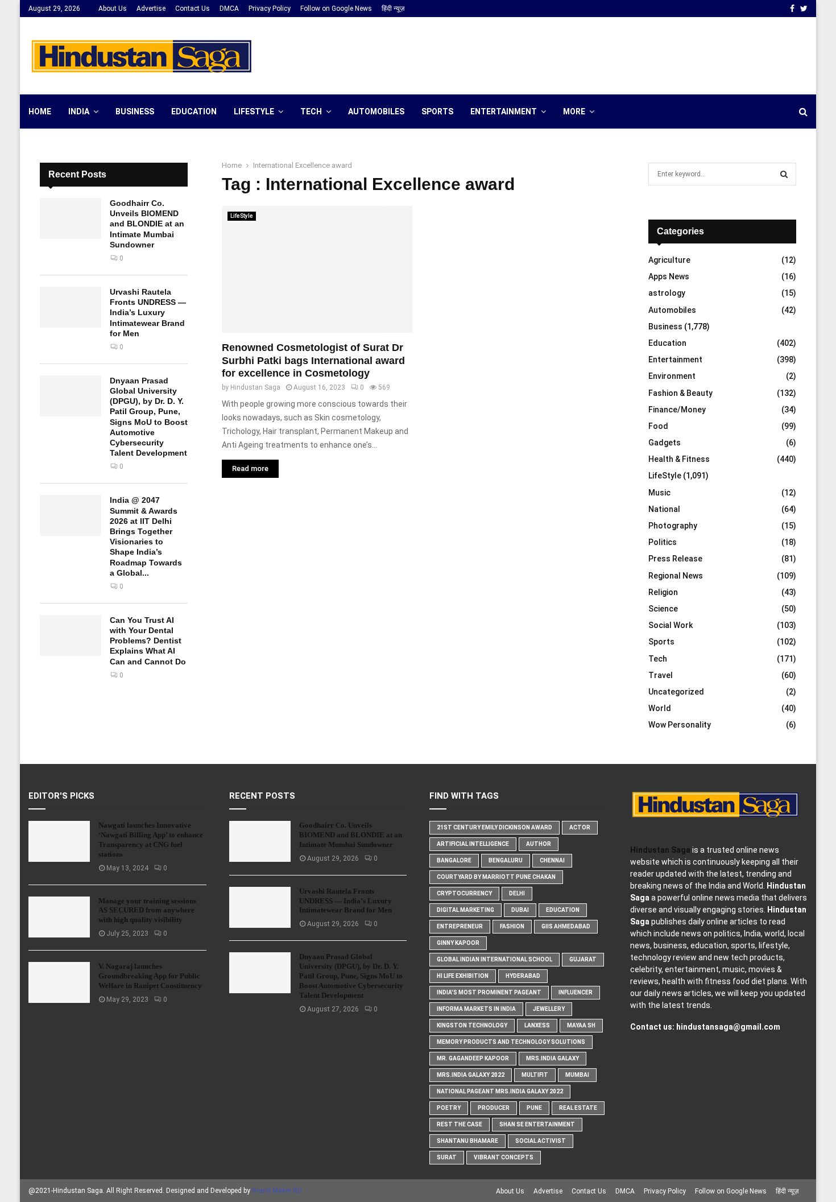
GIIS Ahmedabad (565, 926)
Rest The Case (459, 1124)
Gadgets (664, 442)
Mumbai (577, 1075)
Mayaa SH (581, 1025)
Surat (447, 1157)
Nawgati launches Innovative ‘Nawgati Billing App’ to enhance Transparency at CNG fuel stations (150, 839)
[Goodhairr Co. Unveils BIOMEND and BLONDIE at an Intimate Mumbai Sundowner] (70, 218)
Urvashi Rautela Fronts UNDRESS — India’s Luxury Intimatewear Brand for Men (148, 312)
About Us (112, 9)
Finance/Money (677, 409)
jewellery (549, 1009)
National (664, 509)
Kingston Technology (472, 1025)
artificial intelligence (473, 844)
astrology (666, 293)
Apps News (668, 276)
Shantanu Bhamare (467, 1141)
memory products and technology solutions (511, 1042)
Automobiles (376, 111)
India (78, 111)
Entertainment (503, 111)
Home (39, 111)
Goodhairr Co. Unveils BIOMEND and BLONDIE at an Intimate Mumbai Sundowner (147, 224)
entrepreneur (460, 926)
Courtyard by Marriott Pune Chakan (496, 877)
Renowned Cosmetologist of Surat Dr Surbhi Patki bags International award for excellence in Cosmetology (313, 360)
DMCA (229, 9)
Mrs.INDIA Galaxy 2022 (470, 1075)
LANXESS (537, 1025)
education (563, 910)
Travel (660, 675)
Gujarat (583, 959)
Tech (311, 111)
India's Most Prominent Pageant (489, 992)
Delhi (517, 893)
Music (659, 492)
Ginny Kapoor (458, 943)
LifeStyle (254, 111)
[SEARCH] (784, 174)
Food (658, 426)
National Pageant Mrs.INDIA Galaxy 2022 (500, 1091)
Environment (672, 376)
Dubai (520, 910)
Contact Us (192, 9)
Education (194, 111)
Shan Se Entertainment (537, 1124)
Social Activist (540, 1141)
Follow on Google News (336, 9)
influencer (575, 992)
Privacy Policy (270, 9)
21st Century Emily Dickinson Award (494, 827)
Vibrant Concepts (503, 1157)
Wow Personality (679, 724)
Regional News (675, 575)
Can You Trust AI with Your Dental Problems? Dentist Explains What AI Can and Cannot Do (148, 641)
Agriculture (669, 260)
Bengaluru (506, 860)
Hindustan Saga (255, 387)
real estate (578, 1108)
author (538, 844)
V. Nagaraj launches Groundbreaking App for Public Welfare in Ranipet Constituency (150, 976)
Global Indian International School (494, 959)
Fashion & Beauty (680, 393)
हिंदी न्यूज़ (393, 9)
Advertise (150, 9)
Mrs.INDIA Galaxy (552, 1058)
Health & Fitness (679, 459)
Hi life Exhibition (463, 976)
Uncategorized (676, 691)
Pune (534, 1108)
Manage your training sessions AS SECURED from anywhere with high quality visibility (147, 910)
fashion (512, 926)
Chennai (552, 860)
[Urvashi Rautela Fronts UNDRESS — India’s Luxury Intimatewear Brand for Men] (70, 307)
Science (663, 608)
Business (134, 111)
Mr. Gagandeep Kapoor (473, 1058)
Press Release (675, 558)
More (574, 111)
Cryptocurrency (464, 893)
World (659, 708)
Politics (662, 542)
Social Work (670, 625)
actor (579, 827)
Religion (663, 592)
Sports (437, 111)
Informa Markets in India (476, 1009)
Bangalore (454, 860)
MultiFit (535, 1075)
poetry (449, 1108)
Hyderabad (523, 976)
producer (494, 1108)
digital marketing (465, 910)
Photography (672, 525)
